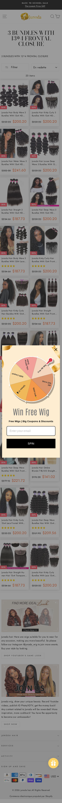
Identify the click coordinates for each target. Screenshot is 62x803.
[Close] (56, 349)
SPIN (31, 443)
